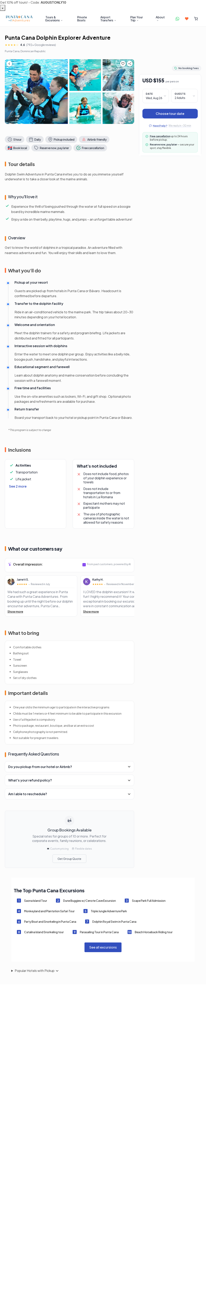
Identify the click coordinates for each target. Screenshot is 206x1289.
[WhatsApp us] (177, 19)
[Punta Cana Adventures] (19, 18)
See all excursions (103, 947)
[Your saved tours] (187, 19)
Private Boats (82, 18)
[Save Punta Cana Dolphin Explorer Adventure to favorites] (123, 63)
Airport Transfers (106, 18)
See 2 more (18, 486)
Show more (15, 611)
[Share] (130, 63)
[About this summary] (84, 564)
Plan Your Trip (136, 18)
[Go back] (9, 63)
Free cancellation (160, 136)
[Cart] (196, 19)
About (160, 17)
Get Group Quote (69, 858)
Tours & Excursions (52, 18)
